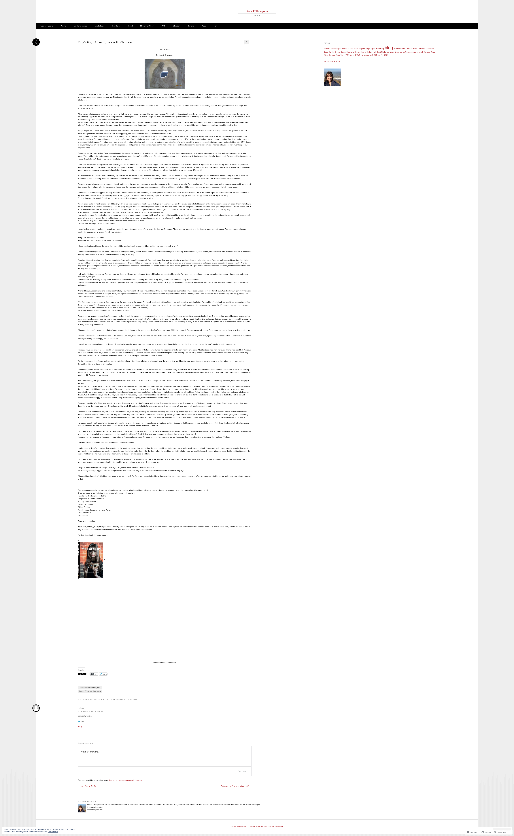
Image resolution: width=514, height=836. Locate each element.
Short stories (100, 26)
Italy (374, 52)
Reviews (191, 26)
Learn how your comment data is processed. (126, 780)
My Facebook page (332, 61)
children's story (399, 49)
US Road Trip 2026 (381, 55)
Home (216, 26)
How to (363, 52)
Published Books (46, 26)
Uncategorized (367, 55)
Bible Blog (380, 49)
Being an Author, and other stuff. (236, 786)
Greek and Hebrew (353, 52)
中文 (163, 26)
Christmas (88, 691)
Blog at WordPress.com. (240, 826)
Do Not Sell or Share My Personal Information (266, 826)
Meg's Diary (394, 52)
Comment (242, 771)
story (99, 691)
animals (327, 49)
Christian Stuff (91, 688)
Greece (337, 52)
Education (430, 49)
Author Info (352, 49)
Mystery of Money (147, 26)
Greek (343, 52)
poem (413, 52)
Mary (95, 691)
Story (99, 688)
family (331, 52)
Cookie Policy (53, 832)
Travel (130, 26)
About (204, 26)
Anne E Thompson (257, 11)
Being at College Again (366, 49)
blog (389, 47)
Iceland (370, 52)
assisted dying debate (339, 49)
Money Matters (405, 52)
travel (358, 54)
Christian (176, 26)
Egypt (326, 52)
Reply (80, 726)
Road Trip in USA (342, 55)
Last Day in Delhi (87, 786)
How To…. (116, 26)
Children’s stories (80, 26)
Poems (63, 26)
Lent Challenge (383, 52)
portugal (420, 52)
